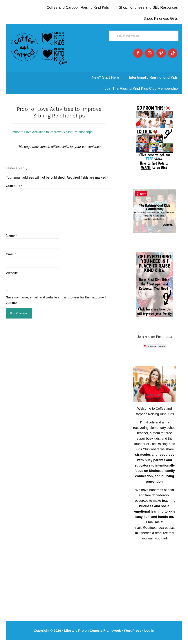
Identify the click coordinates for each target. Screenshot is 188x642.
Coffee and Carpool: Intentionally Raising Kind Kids (39, 48)
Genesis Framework (105, 630)
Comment (14, 186)
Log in (149, 630)
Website (12, 273)
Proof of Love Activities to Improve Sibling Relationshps (52, 132)
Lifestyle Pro (74, 630)
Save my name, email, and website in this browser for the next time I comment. (56, 300)
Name (11, 235)
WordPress (132, 630)
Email (11, 254)
